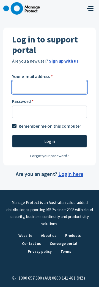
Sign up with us (64, 61)
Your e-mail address (32, 76)
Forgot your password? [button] (49, 155)
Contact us (31, 243)
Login (49, 141)
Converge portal (63, 243)
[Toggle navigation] (90, 9)
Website (25, 235)
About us (48, 235)
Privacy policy (40, 251)
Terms (66, 251)
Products (73, 235)
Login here (70, 173)
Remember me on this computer (50, 126)
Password (23, 101)
